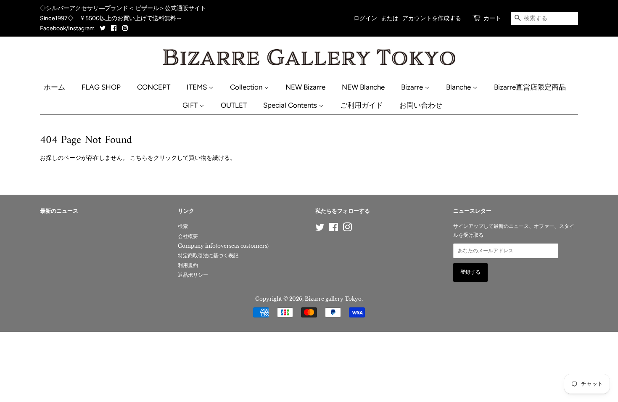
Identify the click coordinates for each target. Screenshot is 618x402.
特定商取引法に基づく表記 (208, 255)
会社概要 (188, 236)
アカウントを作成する (431, 18)
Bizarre (413, 87)
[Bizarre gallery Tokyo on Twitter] (103, 28)
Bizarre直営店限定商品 (530, 87)
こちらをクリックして (159, 157)
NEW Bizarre (305, 87)
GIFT (190, 105)
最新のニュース (59, 211)
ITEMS (198, 87)
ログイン (365, 18)
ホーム (54, 87)
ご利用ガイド (361, 105)
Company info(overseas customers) (223, 246)
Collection (247, 87)
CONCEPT (153, 87)
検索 (183, 226)
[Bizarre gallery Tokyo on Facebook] (114, 28)
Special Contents (291, 105)
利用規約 (188, 265)
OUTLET (234, 105)
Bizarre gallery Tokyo (333, 299)
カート (492, 18)
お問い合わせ (420, 105)
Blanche (459, 87)
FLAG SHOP (101, 87)
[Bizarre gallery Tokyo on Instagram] (125, 28)
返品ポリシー (193, 275)
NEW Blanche (363, 87)
